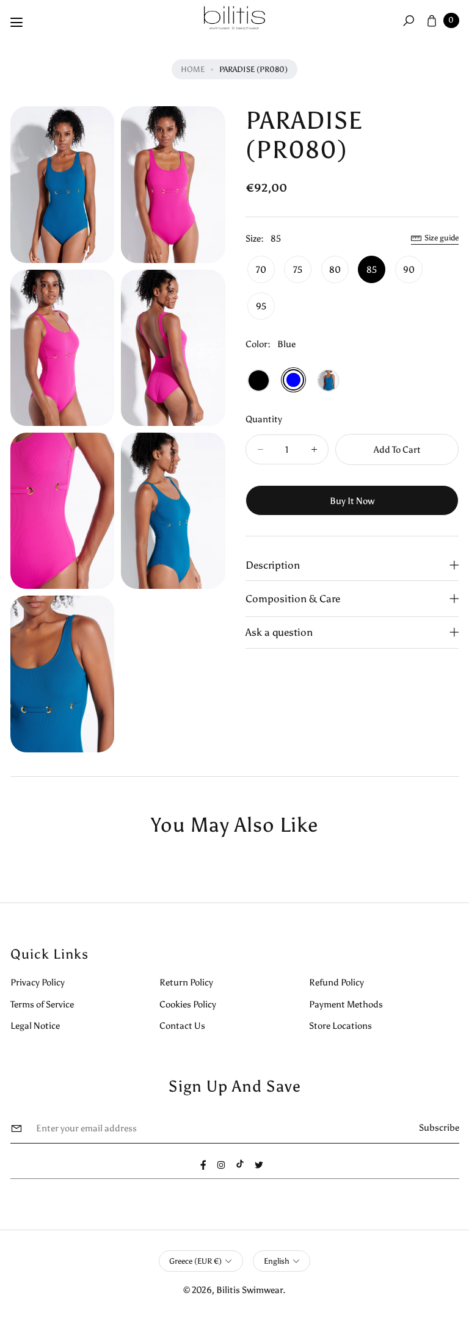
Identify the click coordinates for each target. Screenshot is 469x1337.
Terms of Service (42, 1004)
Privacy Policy (37, 982)
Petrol (328, 380)
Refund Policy (336, 982)
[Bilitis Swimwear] (234, 18)
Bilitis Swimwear (249, 1290)
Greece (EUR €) (195, 1261)
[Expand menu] (16, 22)
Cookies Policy (187, 1004)
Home (193, 69)
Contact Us (182, 1025)
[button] (408, 20)
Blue (293, 380)
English (276, 1261)
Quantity (263, 419)
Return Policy (186, 982)
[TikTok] (240, 1163)
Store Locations (340, 1025)
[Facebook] (203, 1164)
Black (258, 380)
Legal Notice (35, 1025)
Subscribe (439, 1127)
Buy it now (352, 500)
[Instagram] (221, 1164)
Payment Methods (346, 1004)
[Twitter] (258, 1164)
